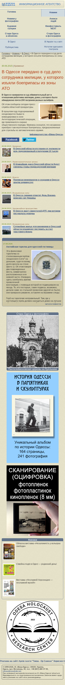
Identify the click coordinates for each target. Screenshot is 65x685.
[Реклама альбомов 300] (33, 462)
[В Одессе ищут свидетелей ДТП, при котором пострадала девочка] (6, 214)
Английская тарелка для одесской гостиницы (29, 247)
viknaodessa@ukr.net (12, 671)
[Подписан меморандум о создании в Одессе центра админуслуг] (6, 183)
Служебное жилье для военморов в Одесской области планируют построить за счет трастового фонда (37, 229)
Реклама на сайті (9, 661)
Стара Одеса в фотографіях (53, 34)
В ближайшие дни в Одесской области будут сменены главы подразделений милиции (36, 165)
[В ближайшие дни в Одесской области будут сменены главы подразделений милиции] (6, 168)
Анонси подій (53, 19)
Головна (11, 12)
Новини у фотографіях (12, 19)
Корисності (59, 661)
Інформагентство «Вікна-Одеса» (46, 134)
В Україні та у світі (53, 41)
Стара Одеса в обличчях (11, 34)
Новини (53, 12)
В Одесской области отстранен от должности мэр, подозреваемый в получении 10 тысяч (36, 149)
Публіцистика (11, 47)
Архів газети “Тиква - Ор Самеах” (36, 661)
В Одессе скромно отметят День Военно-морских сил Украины (34, 196)
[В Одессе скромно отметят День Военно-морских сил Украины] (6, 199)
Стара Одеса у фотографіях (32, 313)
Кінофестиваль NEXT (53, 27)
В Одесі (11, 41)
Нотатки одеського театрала (53, 48)
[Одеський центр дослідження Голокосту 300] (33, 651)
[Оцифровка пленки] (33, 534)
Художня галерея (11, 27)
